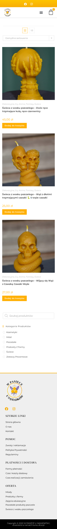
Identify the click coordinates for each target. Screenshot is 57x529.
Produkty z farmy (15, 347)
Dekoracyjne (8, 104)
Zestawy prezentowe (17, 356)
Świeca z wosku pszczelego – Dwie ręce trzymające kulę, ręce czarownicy (25, 109)
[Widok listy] (32, 30)
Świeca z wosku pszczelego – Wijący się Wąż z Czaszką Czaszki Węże (27, 282)
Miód (9, 337)
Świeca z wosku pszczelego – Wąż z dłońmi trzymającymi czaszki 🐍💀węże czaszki (27, 196)
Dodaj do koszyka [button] (14, 125)
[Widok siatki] (25, 30)
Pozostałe (11, 342)
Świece (37, 104)
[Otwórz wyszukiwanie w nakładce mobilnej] (28, 316)
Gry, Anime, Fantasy (24, 104)
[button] (41, 12)
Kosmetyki (11, 332)
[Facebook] (25, 4)
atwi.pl (41, 525)
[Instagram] (31, 4)
